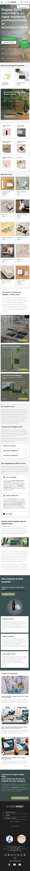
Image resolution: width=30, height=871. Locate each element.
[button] (15, 446)
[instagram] (5, 855)
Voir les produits (23, 340)
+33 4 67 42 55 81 (15, 826)
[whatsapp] (15, 855)
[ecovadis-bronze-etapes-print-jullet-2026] (21, 835)
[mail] (18, 855)
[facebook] (8, 855)
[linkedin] (12, 855)
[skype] (24, 855)
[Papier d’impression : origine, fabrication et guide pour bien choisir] (15, 685)
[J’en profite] (24, 46)
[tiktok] (21, 855)
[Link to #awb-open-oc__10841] (22, 2)
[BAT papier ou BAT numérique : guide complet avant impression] (15, 746)
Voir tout (26, 766)
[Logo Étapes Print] (10, 2)
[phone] (15, 858)
